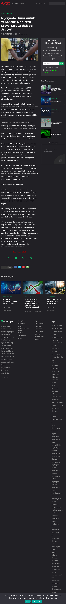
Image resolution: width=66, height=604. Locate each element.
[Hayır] (64, 598)
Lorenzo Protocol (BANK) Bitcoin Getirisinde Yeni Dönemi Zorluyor (57, 122)
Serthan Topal (25, 34)
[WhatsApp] (27, 267)
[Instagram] (42, 3)
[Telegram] (44, 3)
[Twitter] (47, 3)
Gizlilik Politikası (37, 601)
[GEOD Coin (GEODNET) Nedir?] (46, 111)
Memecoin (53, 131)
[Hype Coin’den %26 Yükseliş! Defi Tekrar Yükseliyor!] (46, 89)
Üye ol (61, 63)
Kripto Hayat (54, 109)
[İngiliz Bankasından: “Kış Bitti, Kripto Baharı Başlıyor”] (55, 287)
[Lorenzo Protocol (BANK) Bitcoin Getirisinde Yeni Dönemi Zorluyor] (46, 122)
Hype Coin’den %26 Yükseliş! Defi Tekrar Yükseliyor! (56, 89)
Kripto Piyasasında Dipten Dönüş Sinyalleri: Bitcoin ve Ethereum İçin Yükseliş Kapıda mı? (32, 303)
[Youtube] (30, 258)
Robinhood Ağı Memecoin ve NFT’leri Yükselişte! (57, 133)
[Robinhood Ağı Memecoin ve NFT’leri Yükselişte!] (46, 133)
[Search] (63, 3)
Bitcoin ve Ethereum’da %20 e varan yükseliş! (56, 100)
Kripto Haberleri (6, 13)
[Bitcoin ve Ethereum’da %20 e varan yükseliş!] (46, 100)
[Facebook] (39, 3)
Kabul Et (28, 601)
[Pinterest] (23, 267)
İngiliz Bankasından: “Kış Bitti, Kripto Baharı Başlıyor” (54, 301)
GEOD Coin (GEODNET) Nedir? (56, 111)
